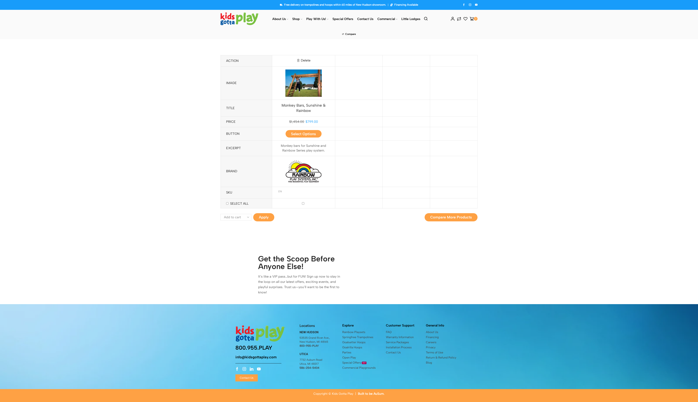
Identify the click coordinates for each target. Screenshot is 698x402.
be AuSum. (376, 393)
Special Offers (342, 19)
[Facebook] (464, 5)
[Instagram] (470, 5)
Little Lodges (410, 19)
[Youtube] (259, 369)
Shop (296, 19)
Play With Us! (316, 19)
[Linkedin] (251, 369)
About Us (279, 19)
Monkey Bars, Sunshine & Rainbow (304, 108)
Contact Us (365, 19)
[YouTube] (476, 5)
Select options (303, 134)
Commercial (386, 19)
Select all (239, 204)
